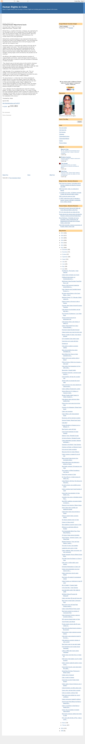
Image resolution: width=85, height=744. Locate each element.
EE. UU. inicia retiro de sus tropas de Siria (69, 212)
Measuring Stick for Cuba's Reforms (70, 451)
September (65, 256)
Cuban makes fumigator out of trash (70, 274)
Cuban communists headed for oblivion (71, 699)
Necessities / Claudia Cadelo (69, 370)
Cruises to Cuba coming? (68, 522)
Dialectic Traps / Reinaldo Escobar (70, 435)
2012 (62, 245)
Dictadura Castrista (66, 157)
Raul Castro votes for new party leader (71, 644)
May (63, 266)
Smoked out (65, 343)
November (64, 252)
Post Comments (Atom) (15, 178)
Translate (70, 28)
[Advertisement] (42, 17)
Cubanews (61, 134)
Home (28, 175)
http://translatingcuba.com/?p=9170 (11, 103)
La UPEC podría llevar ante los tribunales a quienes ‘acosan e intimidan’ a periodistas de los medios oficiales (70, 200)
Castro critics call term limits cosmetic (71, 690)
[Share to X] (14, 106)
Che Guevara (62, 132)
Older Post (52, 175)
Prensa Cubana (63, 143)
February (64, 725)
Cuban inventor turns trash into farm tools (72, 332)
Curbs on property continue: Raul (70, 692)
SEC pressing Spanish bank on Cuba (71, 619)
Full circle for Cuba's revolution (69, 449)
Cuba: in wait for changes (68, 677)
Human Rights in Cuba (14, 7)
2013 (62, 242)
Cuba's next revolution (67, 411)
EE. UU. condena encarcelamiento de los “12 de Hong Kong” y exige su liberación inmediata (70, 152)
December (64, 249)
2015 (62, 238)
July (63, 261)
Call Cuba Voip (62, 130)
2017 (62, 233)
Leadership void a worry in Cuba (69, 548)
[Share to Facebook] (15, 106)
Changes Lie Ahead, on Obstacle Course (71, 447)
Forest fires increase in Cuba (69, 474)
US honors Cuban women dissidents (70, 535)
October (64, 254)
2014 (62, 240)
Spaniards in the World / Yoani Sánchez (71, 444)
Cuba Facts (64, 171)
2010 (62, 728)
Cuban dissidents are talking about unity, (71, 688)
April (63, 269)
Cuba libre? (64, 422)
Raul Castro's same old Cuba (69, 429)
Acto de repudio (63, 127)
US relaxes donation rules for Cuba (70, 519)
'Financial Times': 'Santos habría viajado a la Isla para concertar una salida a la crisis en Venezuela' (70, 174)
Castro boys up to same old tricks (70, 341)
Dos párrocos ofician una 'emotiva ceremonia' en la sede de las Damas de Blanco (70, 166)
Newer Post (5, 175)
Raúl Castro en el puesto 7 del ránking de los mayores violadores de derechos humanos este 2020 (70, 185)
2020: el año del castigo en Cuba (67, 196)
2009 (62, 730)
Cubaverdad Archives (64, 136)
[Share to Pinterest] (17, 106)
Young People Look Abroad (68, 621)
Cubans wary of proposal (68, 675)
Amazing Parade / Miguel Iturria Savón (71, 420)
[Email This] (11, 106)
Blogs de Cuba (64, 149)
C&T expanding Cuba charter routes (70, 338)
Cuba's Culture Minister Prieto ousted (71, 608)
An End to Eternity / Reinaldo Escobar (71, 438)
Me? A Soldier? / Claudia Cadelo (69, 585)
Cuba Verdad (64, 163)
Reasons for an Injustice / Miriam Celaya (72, 505)
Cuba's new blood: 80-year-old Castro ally (72, 598)
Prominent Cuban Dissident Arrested (70, 329)
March (64, 722)
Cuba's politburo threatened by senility (71, 388)
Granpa (61, 140)
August (64, 259)
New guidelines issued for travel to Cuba (71, 524)
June (63, 264)
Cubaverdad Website (64, 138)
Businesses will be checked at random (71, 418)
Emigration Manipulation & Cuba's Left (71, 566)
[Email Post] (8, 106)
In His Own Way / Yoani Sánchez (70, 587)
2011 (62, 247)
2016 (62, 235)
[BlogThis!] (12, 106)
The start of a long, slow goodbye (70, 545)
